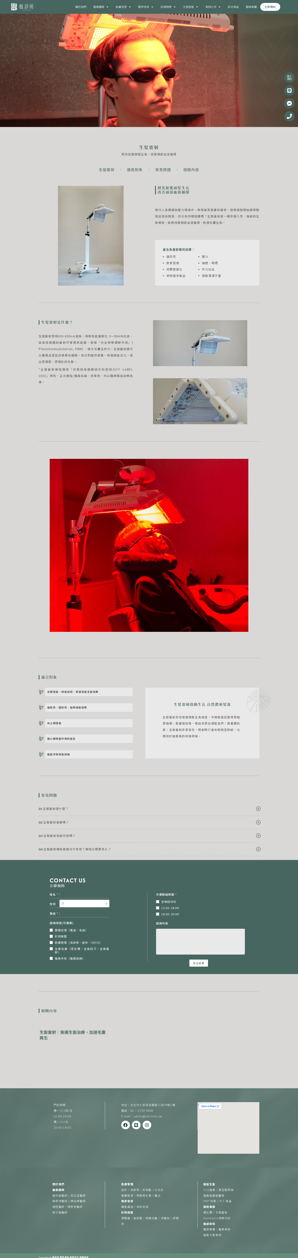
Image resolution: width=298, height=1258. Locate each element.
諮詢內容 (162, 923)
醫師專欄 (251, 7)
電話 (54, 913)
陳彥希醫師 (75, 1207)
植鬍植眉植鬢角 (214, 1195)
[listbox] (84, 902)
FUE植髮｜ (211, 1190)
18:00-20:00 (170, 914)
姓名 (54, 894)
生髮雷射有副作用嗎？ (59, 835)
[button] (149, 811)
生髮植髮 (188, 7)
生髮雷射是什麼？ (56, 808)
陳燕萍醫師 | (61, 1201)
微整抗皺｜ (153, 1218)
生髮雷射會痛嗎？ (56, 822)
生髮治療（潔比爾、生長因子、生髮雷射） (82, 950)
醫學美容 (143, 7)
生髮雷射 (221, 1212)
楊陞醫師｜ (60, 1207)
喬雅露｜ (127, 1218)
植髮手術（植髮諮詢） (70, 958)
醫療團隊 (98, 7)
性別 (53, 904)
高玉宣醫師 (78, 1195)
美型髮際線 (226, 1190)
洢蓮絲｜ (167, 1218)
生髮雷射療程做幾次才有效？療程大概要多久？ (77, 849)
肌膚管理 (121, 7)
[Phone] (289, 116)
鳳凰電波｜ (128, 1207)
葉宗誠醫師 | (61, 1195)
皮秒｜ (125, 1190)
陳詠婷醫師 (78, 1201)
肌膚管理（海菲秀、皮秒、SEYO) (78, 942)
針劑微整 (166, 7)
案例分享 (210, 7)
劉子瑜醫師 (60, 1212)
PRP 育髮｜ (211, 1201)
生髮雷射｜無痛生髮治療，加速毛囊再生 (72, 1035)
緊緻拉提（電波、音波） (71, 930)
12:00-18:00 (170, 908)
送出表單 (198, 963)
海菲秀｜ (136, 1190)
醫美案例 (224, 1229)
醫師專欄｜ (210, 1229)
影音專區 (233, 7)
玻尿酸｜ (139, 1218)
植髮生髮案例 (212, 1235)
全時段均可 (168, 902)
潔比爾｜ (209, 1212)
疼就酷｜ (148, 1190)
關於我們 (80, 7)
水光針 (159, 1190)
